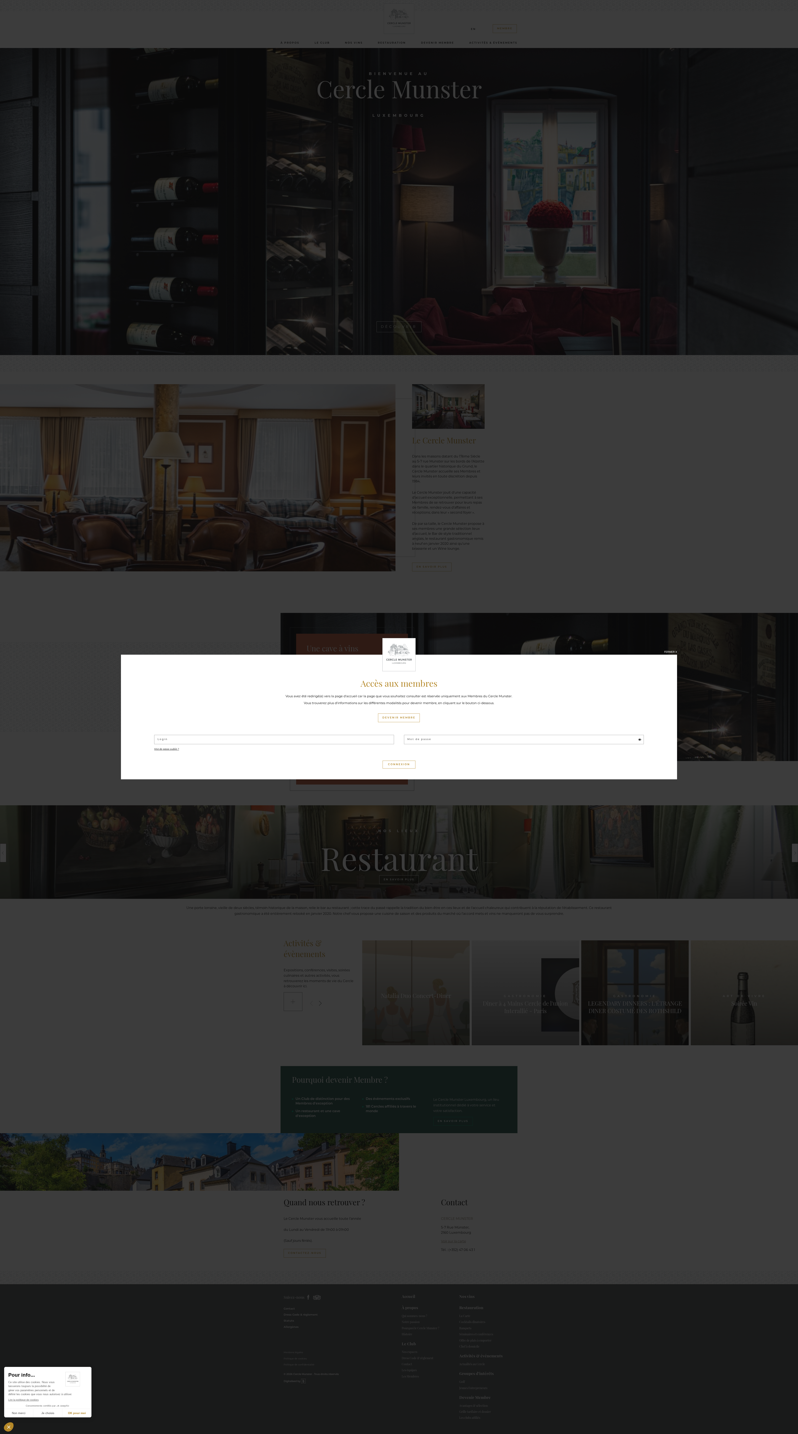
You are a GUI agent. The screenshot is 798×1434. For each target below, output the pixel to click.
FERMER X (670, 652)
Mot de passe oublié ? (166, 749)
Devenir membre (398, 718)
